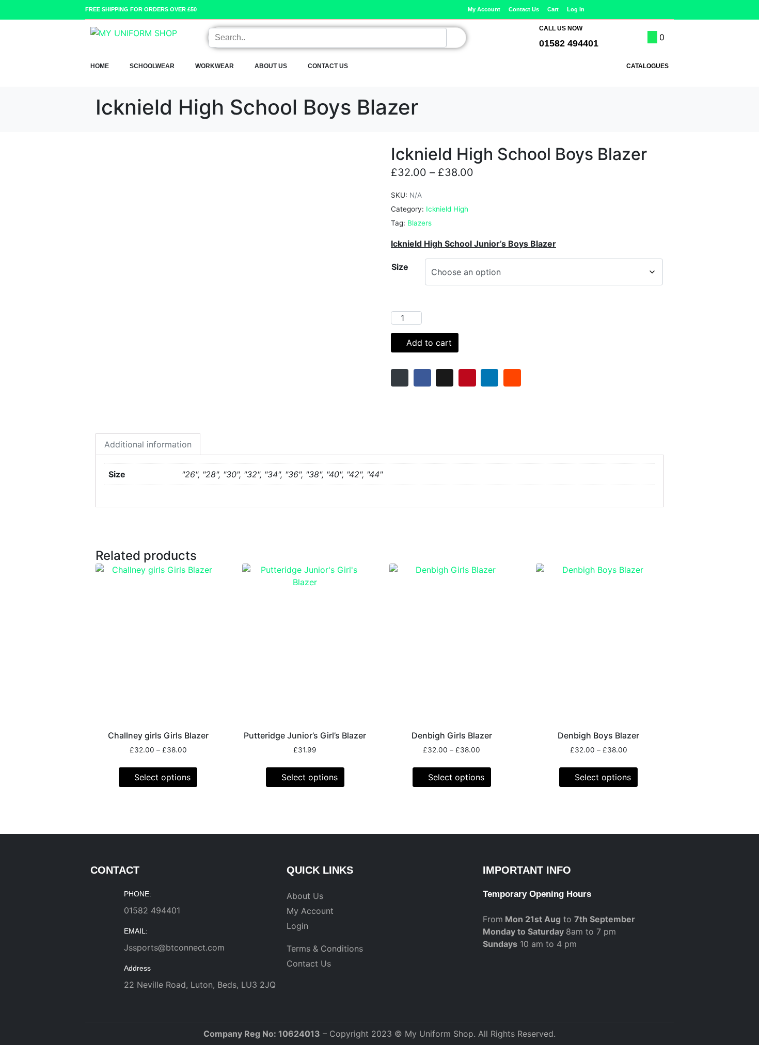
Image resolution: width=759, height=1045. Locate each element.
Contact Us (328, 66)
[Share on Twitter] (444, 378)
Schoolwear (152, 66)
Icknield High (447, 209)
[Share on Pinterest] (467, 378)
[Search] (456, 37)
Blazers (419, 223)
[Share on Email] (399, 378)
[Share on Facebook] (422, 378)
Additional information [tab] (148, 444)
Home (99, 66)
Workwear (214, 66)
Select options (162, 777)
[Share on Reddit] (512, 378)
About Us (271, 66)
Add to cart (429, 342)
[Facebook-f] (654, 9)
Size (399, 267)
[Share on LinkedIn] (489, 378)
